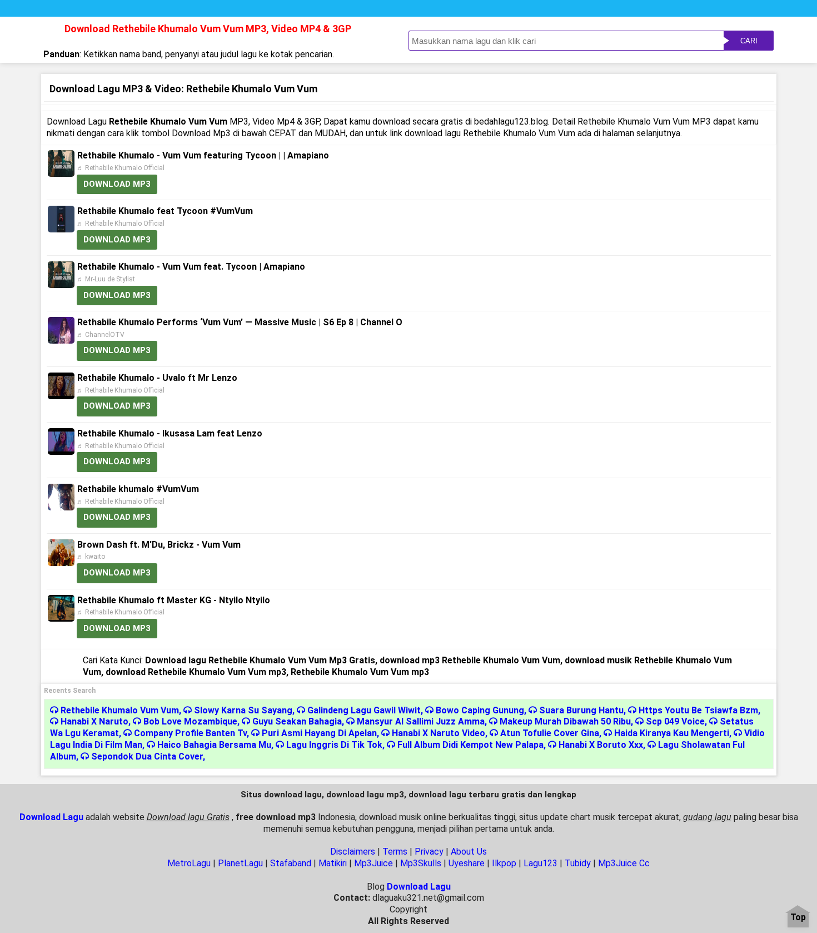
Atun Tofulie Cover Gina (549, 733)
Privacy (429, 851)
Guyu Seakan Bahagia (297, 721)
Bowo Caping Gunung (480, 710)
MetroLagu (189, 863)
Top (798, 917)
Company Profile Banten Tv (190, 733)
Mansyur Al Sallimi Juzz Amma (421, 721)
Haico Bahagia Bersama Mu (214, 745)
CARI (749, 41)
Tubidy (578, 863)
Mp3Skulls (420, 863)
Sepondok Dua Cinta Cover (147, 756)
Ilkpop (504, 863)
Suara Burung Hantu (581, 710)
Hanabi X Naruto (94, 721)
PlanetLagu (240, 863)
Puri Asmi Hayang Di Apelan (319, 733)
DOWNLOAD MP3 (117, 184)
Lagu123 (540, 863)
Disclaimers (352, 851)
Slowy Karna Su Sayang (243, 710)
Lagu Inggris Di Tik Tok (334, 745)
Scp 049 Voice (675, 721)
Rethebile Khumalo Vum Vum (120, 710)
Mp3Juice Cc (624, 863)
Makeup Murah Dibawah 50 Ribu (565, 721)
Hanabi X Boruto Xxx (601, 745)
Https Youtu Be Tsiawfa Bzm (698, 710)
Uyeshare (467, 863)
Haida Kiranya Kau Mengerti (671, 733)
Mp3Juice (373, 863)
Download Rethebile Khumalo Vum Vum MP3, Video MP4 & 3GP (207, 28)
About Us (469, 851)
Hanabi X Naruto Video (438, 733)
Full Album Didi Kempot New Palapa (470, 745)
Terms (394, 851)
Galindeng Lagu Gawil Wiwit (364, 710)
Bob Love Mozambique (190, 721)
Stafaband (290, 863)
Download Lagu (51, 817)
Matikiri (332, 863)
